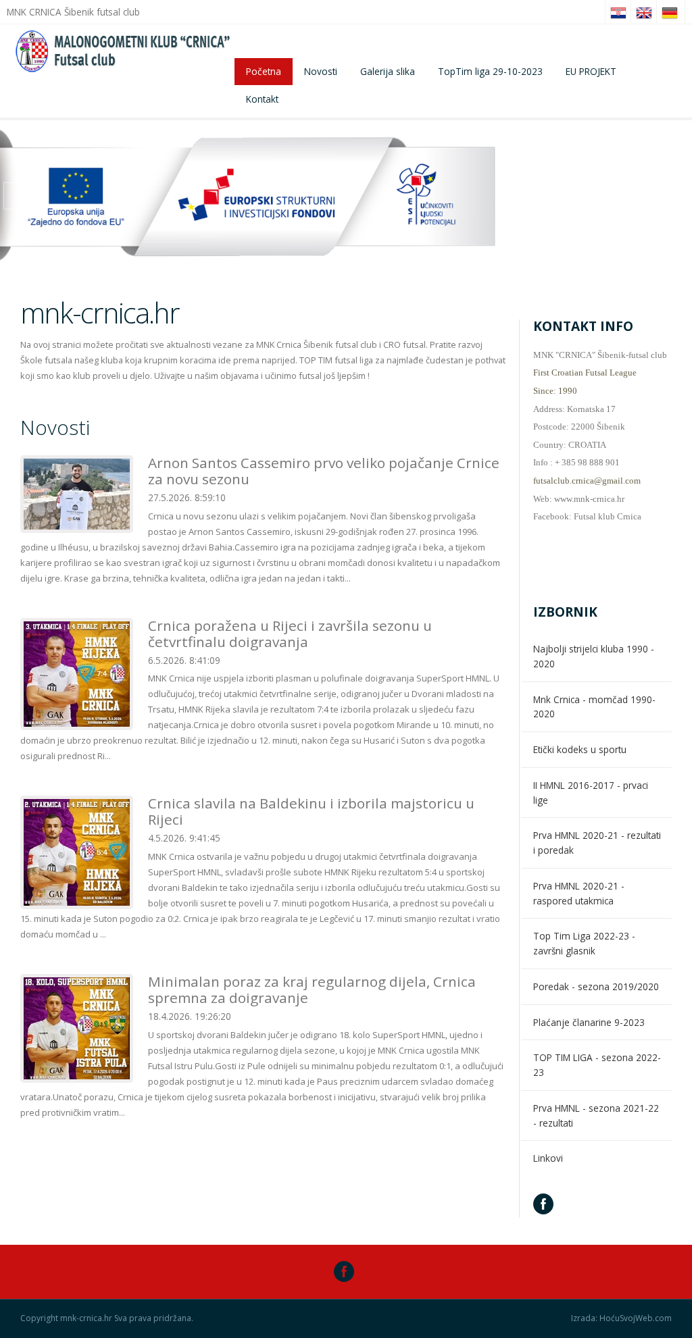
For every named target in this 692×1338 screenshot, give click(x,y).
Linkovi (548, 1158)
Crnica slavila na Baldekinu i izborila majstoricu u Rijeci (311, 811)
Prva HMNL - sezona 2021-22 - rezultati (596, 1115)
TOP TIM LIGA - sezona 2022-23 (597, 1065)
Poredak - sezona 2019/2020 (596, 986)
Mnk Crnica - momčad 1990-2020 (594, 707)
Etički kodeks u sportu (579, 749)
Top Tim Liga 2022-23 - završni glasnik (584, 943)
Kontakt (262, 99)
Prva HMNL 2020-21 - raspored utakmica (578, 893)
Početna (263, 71)
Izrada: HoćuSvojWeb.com (621, 1318)
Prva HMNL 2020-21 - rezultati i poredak (597, 842)
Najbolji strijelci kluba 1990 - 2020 (593, 656)
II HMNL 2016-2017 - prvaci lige (590, 792)
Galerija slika (387, 71)
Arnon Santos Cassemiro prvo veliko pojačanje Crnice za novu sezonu (323, 470)
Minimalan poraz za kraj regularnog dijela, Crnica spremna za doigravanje (312, 989)
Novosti (320, 71)
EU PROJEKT (591, 71)
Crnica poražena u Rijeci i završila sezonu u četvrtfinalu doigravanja (290, 633)
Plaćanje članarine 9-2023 (589, 1022)
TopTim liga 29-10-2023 (490, 71)
